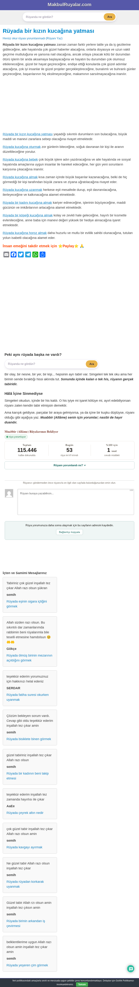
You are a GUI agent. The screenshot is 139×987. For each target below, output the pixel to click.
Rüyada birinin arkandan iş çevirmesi (26, 923)
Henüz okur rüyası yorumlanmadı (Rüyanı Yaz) (32, 38)
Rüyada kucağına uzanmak (22, 190)
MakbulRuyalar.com (69, 4)
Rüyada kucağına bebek (20, 159)
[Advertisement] (69, 105)
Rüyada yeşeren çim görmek (27, 965)
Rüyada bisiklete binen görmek (29, 739)
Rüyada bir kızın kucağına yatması (48, 31)
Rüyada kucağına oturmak (22, 147)
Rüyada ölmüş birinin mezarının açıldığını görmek (29, 658)
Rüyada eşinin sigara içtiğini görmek (27, 604)
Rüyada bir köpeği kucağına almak (28, 215)
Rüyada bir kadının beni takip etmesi (28, 776)
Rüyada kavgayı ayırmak (24, 847)
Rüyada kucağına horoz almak (25, 233)
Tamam (82, 984)
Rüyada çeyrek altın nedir (25, 813)
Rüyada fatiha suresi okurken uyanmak (28, 697)
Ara (109, 16)
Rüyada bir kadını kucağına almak (27, 202)
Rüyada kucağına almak (20, 177)
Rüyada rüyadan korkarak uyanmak (25, 884)
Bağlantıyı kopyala (69, 532)
